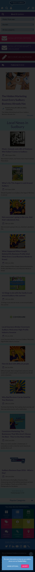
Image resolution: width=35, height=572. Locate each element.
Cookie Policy (22, 561)
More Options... (13, 566)
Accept (25, 566)
